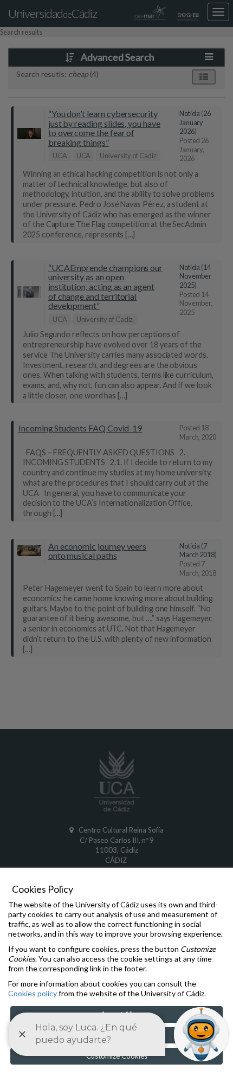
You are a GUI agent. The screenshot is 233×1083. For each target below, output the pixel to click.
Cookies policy (32, 993)
